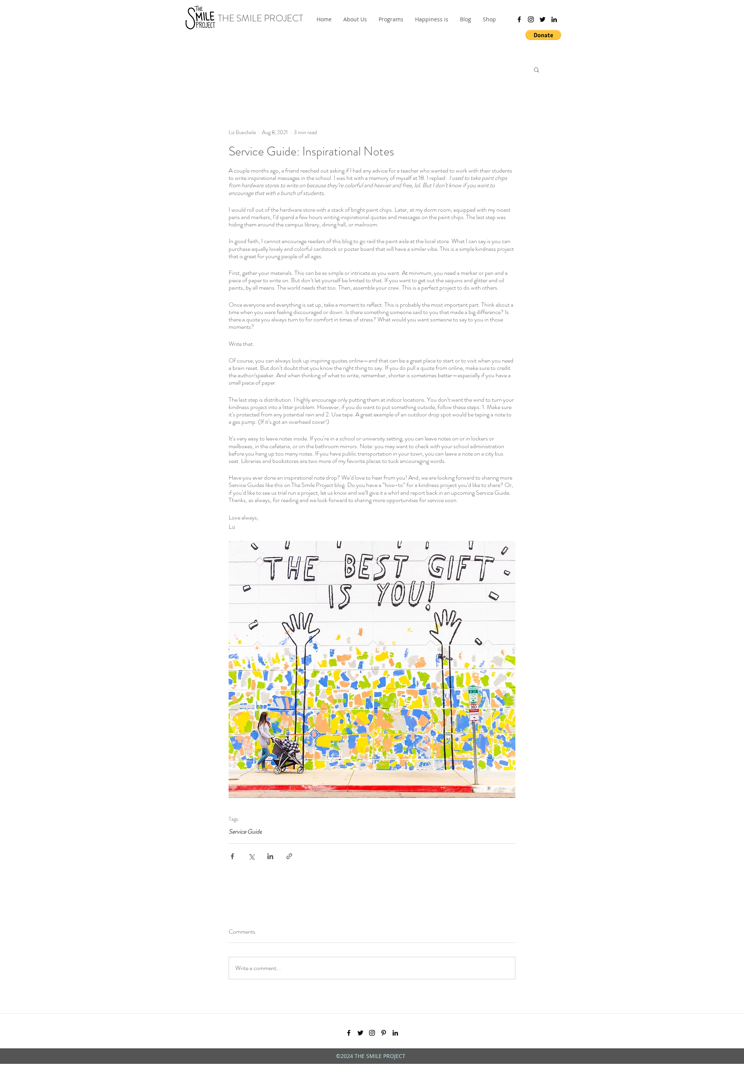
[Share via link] (289, 856)
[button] (391, 19)
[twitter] (542, 19)
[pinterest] (384, 1033)
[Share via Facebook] (232, 856)
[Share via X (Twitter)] (251, 856)
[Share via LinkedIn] (270, 856)
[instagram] (531, 19)
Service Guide (245, 832)
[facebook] (519, 19)
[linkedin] (554, 19)
